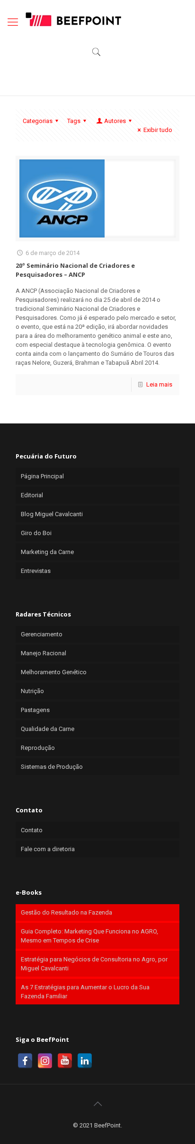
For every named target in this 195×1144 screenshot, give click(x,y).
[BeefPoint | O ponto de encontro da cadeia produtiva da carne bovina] (73, 19)
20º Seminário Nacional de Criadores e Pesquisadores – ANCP (75, 270)
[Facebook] (25, 1060)
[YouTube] (64, 1060)
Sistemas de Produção (52, 766)
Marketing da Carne (47, 551)
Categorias (38, 120)
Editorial (32, 495)
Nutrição (32, 691)
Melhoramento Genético (54, 672)
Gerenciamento (41, 634)
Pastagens (35, 709)
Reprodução (38, 747)
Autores (115, 120)
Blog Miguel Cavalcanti (52, 514)
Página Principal (42, 476)
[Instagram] (45, 1060)
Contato (32, 830)
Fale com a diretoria (48, 849)
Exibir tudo (157, 129)
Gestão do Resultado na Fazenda (66, 912)
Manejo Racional (43, 653)
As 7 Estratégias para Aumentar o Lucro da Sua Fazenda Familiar (85, 992)
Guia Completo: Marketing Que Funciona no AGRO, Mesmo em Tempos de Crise (89, 936)
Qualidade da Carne (47, 728)
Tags (73, 120)
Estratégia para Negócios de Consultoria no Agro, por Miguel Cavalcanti (94, 964)
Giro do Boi (36, 533)
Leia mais (159, 384)
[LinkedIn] (84, 1060)
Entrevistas (36, 570)
